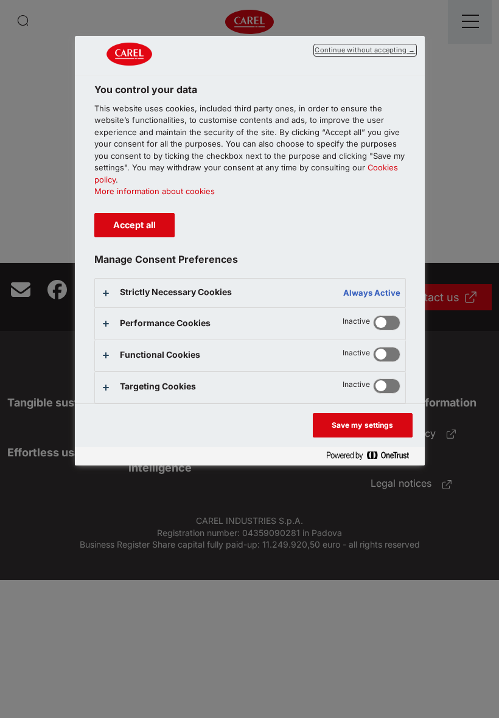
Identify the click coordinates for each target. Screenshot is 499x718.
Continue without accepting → (365, 50)
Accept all (134, 225)
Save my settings (363, 425)
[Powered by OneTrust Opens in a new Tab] (372, 456)
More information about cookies (154, 191)
